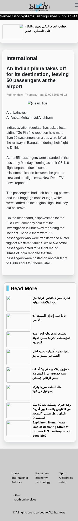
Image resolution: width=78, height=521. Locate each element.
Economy (41, 477)
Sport (62, 473)
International (19, 477)
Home (15, 473)
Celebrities (66, 477)
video (62, 482)
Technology (42, 482)
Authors (16, 482)
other (17, 495)
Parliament (42, 473)
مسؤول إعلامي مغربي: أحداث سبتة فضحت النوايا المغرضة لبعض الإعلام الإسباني (50, 373)
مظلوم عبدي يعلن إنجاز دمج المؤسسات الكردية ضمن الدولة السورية (51, 338)
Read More (24, 288)
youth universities (25, 499)
